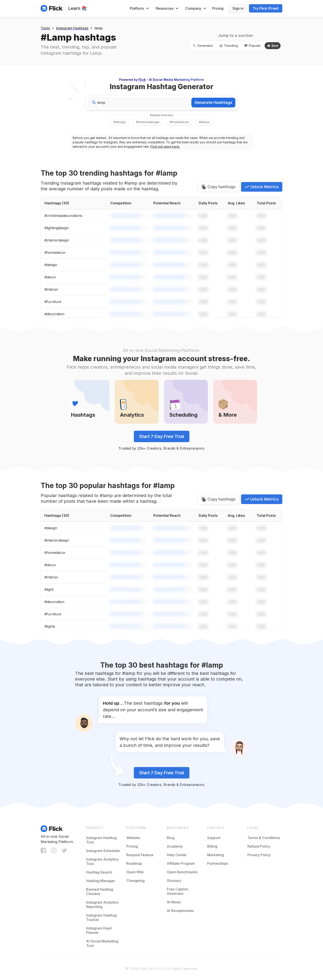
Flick (142, 79)
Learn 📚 (77, 8)
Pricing (217, 8)
